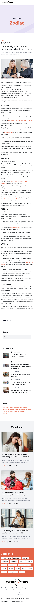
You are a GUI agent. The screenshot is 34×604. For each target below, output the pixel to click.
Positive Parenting (19, 411)
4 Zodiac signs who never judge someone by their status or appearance (16, 494)
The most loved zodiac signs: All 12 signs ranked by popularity (20, 383)
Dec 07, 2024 (16, 352)
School (18, 568)
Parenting (6, 409)
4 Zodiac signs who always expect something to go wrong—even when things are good (15, 456)
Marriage (4, 565)
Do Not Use (16, 558)
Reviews (11, 568)
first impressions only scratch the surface (20, 120)
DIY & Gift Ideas (6, 558)
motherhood (23, 407)
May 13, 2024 (16, 387)
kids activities (6, 407)
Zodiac (17, 23)
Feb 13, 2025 (16, 362)
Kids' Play (22, 561)
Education (25, 558)
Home (14, 18)
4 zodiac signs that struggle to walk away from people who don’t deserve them (21, 366)
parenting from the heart (15, 409)
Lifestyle (29, 561)
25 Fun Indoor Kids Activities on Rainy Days (20, 375)
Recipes (4, 568)
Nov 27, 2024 (16, 372)
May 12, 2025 (15, 542)
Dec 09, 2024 (16, 380)
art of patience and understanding (13, 199)
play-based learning (8, 411)
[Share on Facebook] (9, 320)
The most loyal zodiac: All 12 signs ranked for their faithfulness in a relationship (19, 356)
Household (14, 561)
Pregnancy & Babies (24, 565)
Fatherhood (5, 561)
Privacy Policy (5, 601)
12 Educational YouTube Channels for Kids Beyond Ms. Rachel (21, 391)
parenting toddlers (26, 409)
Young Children (13, 572)
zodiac (5, 413)
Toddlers (4, 572)
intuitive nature (8, 132)
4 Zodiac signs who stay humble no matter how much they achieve (15, 532)
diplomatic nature (15, 227)
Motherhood (12, 565)
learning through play (14, 407)
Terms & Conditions (17, 601)
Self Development (27, 568)
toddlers (28, 411)
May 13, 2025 (15, 465)
